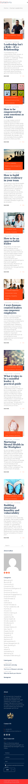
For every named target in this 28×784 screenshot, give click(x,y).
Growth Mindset (9, 605)
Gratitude (7, 603)
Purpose (7, 298)
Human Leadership (11, 35)
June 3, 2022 (8, 667)
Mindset (6, 625)
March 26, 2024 (9, 373)
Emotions (7, 100)
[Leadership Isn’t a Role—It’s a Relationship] (14, 28)
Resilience (7, 637)
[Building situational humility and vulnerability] (14, 489)
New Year (7, 629)
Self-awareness (9, 641)
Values (6, 649)
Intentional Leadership (10, 665)
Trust (5, 647)
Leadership (8, 498)
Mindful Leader (9, 621)
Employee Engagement (12, 290)
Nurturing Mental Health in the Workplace (14, 445)
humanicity (16, 42)
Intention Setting (9, 613)
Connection (9, 229)
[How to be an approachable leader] (14, 222)
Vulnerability (14, 498)
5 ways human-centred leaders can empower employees (13, 309)
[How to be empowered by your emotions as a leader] (14, 93)
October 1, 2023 (9, 502)
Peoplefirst (14, 232)
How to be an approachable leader (12, 241)
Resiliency (7, 166)
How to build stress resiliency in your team (13, 178)
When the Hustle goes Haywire (12, 673)
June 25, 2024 (8, 172)
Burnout (6, 582)
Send (7, 769)
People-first (8, 631)
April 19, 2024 (8, 302)
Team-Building (9, 645)
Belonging (7, 580)
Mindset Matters (9, 627)
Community (8, 584)
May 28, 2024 (8, 236)
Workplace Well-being (14, 435)
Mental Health (8, 619)
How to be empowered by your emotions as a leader (14, 113)
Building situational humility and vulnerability (11, 509)
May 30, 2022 (8, 663)
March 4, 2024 (8, 439)
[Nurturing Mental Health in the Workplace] (14, 426)
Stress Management (15, 166)
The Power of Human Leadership (13, 669)
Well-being (7, 168)
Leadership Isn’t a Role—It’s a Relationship (13, 47)
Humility (19, 496)
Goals (5, 600)
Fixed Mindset (8, 598)
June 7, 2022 (8, 671)
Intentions (7, 615)
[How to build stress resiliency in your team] (14, 159)
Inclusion (7, 611)
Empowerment (9, 293)
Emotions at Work (14, 100)
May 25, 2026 (8, 42)
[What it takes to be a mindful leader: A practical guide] (14, 360)
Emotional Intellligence (12, 97)
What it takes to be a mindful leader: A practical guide (13, 380)
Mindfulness (12, 369)
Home (6, 8)
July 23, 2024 (8, 107)
